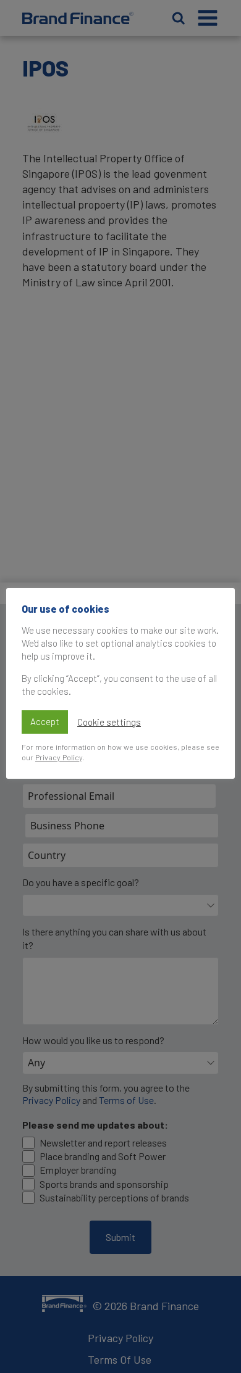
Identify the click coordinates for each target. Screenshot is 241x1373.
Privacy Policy (58, 757)
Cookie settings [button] (109, 722)
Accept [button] (44, 721)
